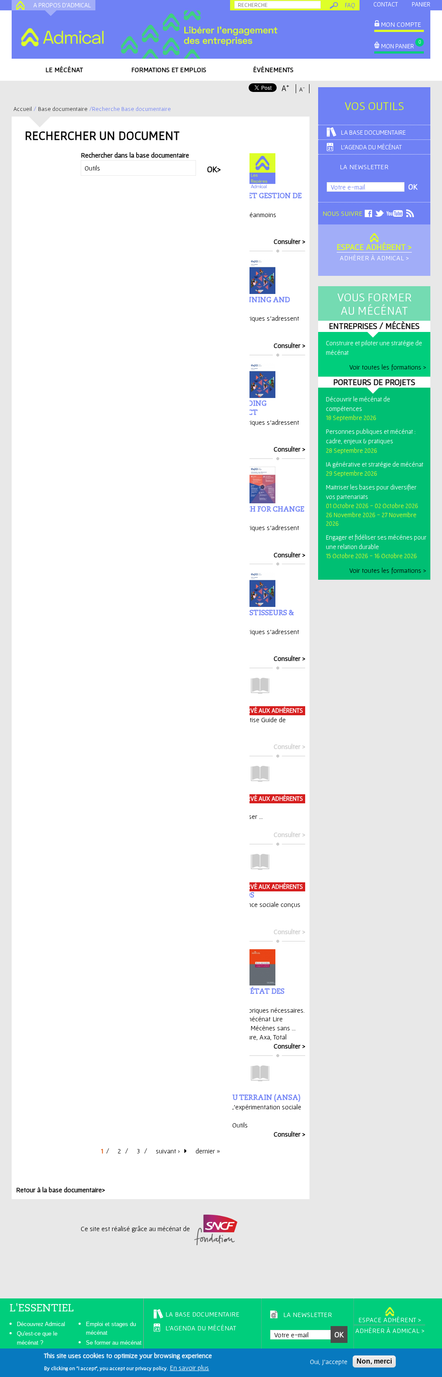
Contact (385, 4)
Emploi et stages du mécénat (111, 1328)
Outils (240, 1125)
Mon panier (397, 46)
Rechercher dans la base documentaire (135, 155)
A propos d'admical (62, 5)
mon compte (401, 24)
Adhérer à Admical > (374, 258)
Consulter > (289, 241)
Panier (421, 4)
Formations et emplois (168, 69)
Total (280, 1037)
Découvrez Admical (41, 1324)
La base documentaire (373, 132)
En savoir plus (189, 1367)
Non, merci (374, 1361)
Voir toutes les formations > (387, 367)
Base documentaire (63, 108)
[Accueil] (62, 37)
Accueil (22, 108)
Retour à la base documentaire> (60, 1190)
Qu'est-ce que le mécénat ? (37, 1338)
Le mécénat (64, 69)
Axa (264, 1037)
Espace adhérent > (374, 247)
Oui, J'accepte (328, 1361)
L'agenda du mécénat (371, 147)
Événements (273, 69)
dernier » (208, 1151)
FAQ (350, 5)
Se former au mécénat (114, 1342)
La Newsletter (364, 167)
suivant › (168, 1151)
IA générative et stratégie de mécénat (374, 464)
